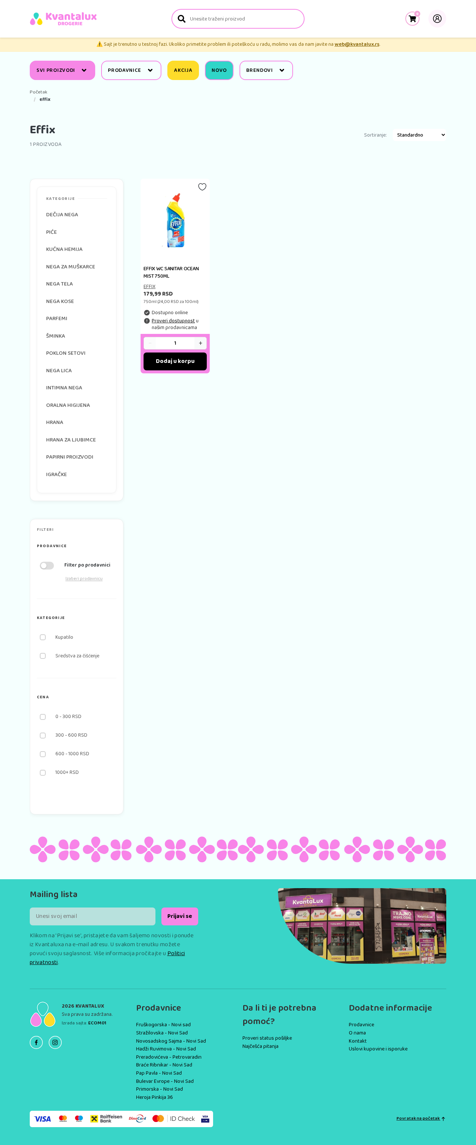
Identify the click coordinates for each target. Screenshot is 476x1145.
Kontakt (358, 1041)
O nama (357, 1032)
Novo (219, 70)
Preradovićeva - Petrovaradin (169, 1057)
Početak (38, 92)
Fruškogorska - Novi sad (163, 1024)
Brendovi (259, 70)
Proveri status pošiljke (267, 1038)
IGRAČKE (56, 474)
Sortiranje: (375, 135)
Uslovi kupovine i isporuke (378, 1048)
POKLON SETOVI (66, 353)
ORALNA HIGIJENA (68, 405)
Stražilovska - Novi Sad (162, 1032)
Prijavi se (179, 916)
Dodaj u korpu (175, 361)
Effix (149, 287)
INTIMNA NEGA (64, 387)
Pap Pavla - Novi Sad (159, 1073)
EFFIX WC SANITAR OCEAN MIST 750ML (171, 272)
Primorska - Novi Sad (159, 1089)
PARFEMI (56, 318)
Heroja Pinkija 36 (154, 1097)
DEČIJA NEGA (62, 214)
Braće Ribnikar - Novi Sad (164, 1065)
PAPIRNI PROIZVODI (69, 457)
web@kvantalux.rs (357, 44)
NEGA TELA (59, 284)
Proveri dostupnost (173, 321)
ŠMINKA (55, 336)
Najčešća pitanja (260, 1046)
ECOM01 (97, 1023)
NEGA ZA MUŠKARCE (70, 266)
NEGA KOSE (60, 301)
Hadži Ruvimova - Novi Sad (166, 1048)
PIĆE (51, 232)
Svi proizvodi (55, 70)
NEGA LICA (59, 370)
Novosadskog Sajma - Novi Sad (171, 1041)
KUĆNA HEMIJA (64, 249)
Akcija (183, 70)
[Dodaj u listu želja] (202, 186)
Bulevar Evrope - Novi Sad (165, 1081)
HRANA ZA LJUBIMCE (71, 440)
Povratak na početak (418, 1119)
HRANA (54, 422)
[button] (76, 546)
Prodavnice (124, 70)
